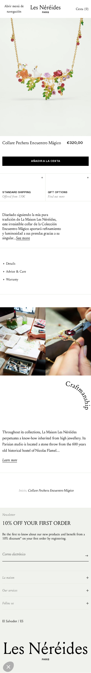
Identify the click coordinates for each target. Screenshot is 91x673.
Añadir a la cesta (45, 161)
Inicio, (23, 490)
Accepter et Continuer (29, 666)
